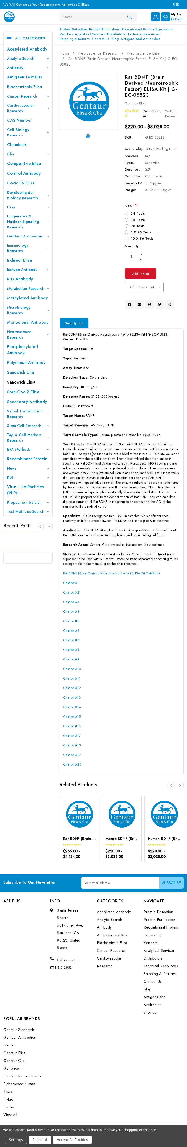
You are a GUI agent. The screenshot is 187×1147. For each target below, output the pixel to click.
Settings (16, 1139)
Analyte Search (20, 58)
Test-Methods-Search (25, 511)
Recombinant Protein (27, 459)
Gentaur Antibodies (24, 236)
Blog (115, 39)
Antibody (15, 67)
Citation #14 (72, 707)
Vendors (66, 34)
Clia (10, 154)
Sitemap (150, 1012)
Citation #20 (72, 764)
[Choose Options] (73, 822)
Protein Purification (104, 29)
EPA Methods (19, 449)
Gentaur (10, 1045)
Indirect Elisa (19, 260)
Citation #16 (72, 726)
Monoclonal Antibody (28, 322)
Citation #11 (71, 678)
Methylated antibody (27, 298)
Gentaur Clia (13, 1060)
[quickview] (85, 822)
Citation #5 (71, 621)
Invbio (8, 1099)
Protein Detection (73, 29)
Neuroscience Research (19, 334)
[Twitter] (159, 304)
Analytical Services (90, 34)
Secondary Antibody (27, 402)
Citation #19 (72, 755)
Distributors (116, 34)
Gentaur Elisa (14, 1053)
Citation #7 (71, 640)
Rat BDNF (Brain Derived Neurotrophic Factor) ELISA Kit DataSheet (112, 573)
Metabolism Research (25, 288)
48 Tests (138, 219)
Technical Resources (143, 34)
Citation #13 (72, 697)
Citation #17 (72, 735)
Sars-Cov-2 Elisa (23, 392)
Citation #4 (71, 611)
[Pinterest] (169, 304)
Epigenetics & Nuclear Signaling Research (23, 222)
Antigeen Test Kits (24, 77)
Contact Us (100, 39)
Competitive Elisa (24, 164)
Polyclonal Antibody (26, 363)
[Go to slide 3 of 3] (40, 526)
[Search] (129, 16)
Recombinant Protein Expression (146, 29)
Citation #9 (71, 659)
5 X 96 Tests (141, 232)
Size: (131, 205)
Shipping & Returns (75, 39)
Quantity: (132, 246)
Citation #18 (72, 745)
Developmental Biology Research (22, 195)
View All (10, 1114)
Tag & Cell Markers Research (24, 437)
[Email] (139, 304)
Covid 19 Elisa (21, 183)
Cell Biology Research (18, 132)
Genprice (11, 1068)
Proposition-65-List (24, 502)
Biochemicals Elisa (24, 87)
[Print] (149, 304)
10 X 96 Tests (142, 238)
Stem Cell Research (24, 425)
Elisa (11, 207)
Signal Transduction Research (25, 414)
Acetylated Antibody (27, 49)
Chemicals (17, 145)
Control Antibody (24, 173)
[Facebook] (129, 304)
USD (177, 4)
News (11, 468)
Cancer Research (22, 96)
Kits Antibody (20, 279)
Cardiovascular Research (20, 108)
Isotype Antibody (22, 269)
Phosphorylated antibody (22, 350)
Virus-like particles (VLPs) (25, 490)
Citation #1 (71, 583)
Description (74, 323)
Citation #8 (71, 649)
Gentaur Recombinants (22, 1076)
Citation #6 (71, 630)
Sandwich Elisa (21, 382)
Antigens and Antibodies (140, 39)
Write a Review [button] (170, 114)
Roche (8, 1107)
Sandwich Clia (20, 372)
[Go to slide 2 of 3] (49, 526)
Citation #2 (71, 592)
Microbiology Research (19, 310)
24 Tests (138, 213)
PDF (10, 477)
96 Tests (138, 225)
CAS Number (19, 120)
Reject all (40, 1139)
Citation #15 (72, 716)
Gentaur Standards (19, 1029)
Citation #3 (71, 602)
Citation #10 (72, 669)
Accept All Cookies (72, 1139)
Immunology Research (18, 248)
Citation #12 (72, 688)
